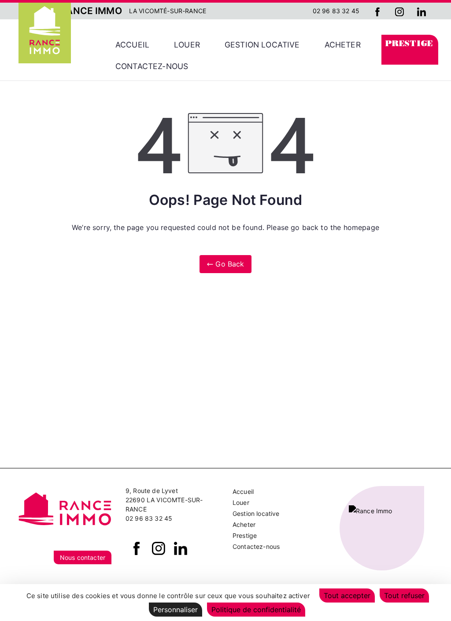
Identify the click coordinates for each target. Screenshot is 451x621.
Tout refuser (404, 595)
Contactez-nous (151, 66)
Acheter (343, 44)
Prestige (409, 44)
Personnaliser (175, 609)
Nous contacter (82, 557)
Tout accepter (347, 595)
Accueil (132, 44)
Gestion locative (262, 44)
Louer (187, 44)
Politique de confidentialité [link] (256, 609)
